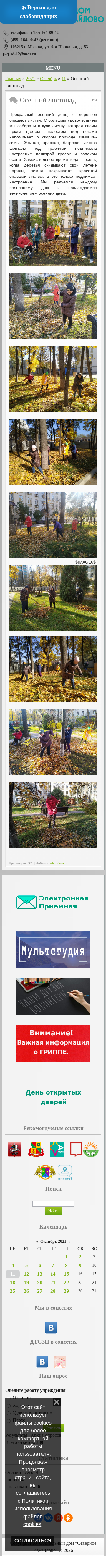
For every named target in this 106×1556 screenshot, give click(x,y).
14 (53, 1274)
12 (26, 1274)
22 (66, 1282)
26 (26, 1291)
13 (39, 1274)
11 (64, 78)
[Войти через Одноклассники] (68, 1517)
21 (53, 1282)
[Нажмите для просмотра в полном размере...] (53, 264)
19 (26, 1282)
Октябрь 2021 (53, 1241)
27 (39, 1291)
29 (66, 1291)
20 (39, 1282)
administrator (59, 863)
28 (53, 1291)
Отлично (22, 1397)
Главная (13, 78)
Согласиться (33, 1540)
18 (12, 1282)
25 (12, 1291)
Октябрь (48, 78)
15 (66, 1274)
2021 (30, 78)
